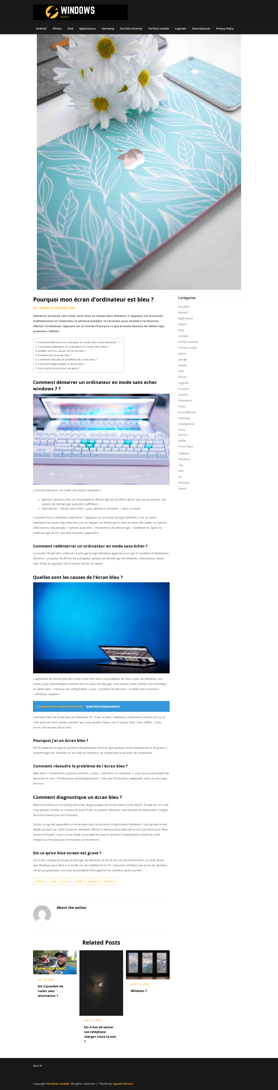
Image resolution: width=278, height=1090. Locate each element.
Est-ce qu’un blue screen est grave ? (59, 368)
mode (78, 881)
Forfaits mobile (158, 28)
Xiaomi (182, 488)
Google (182, 359)
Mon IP (37, 1065)
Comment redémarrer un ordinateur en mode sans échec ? (73, 346)
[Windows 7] (148, 963)
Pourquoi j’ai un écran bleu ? (54, 355)
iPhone (57, 28)
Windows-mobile (58, 1083)
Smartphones (201, 28)
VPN (180, 471)
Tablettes (184, 453)
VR (179, 477)
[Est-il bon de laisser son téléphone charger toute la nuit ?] (101, 982)
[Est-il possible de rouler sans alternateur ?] (55, 961)
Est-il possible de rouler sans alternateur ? (50, 991)
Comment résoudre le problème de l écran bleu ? (67, 359)
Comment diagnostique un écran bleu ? (61, 364)
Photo (182, 406)
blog (180, 330)
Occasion (183, 389)
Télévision (184, 459)
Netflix (182, 440)
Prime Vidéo (185, 446)
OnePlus (183, 394)
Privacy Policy (225, 28)
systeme (93, 881)
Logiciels (180, 28)
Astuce (182, 324)
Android (41, 28)
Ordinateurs (185, 400)
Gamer (182, 353)
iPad (70, 28)
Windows (183, 482)
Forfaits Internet (131, 28)
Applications (87, 28)
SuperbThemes (123, 1083)
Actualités (184, 306)
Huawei (182, 365)
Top (180, 465)
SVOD (181, 430)
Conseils (41, 881)
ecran (65, 881)
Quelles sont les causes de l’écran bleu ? (62, 350)
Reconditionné (187, 412)
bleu (53, 881)
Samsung (108, 28)
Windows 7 (139, 991)
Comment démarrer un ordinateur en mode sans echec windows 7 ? (79, 342)
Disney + (183, 435)
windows (109, 881)
